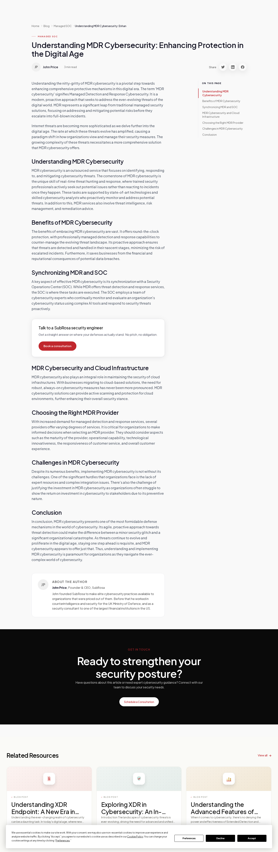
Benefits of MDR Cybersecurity (221, 101)
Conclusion (209, 134)
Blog (46, 26)
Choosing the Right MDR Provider (222, 122)
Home (35, 26)
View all (262, 755)
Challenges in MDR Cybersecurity (222, 128)
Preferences (189, 838)
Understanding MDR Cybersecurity (215, 93)
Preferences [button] (63, 840)
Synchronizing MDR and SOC (220, 107)
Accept (252, 838)
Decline (220, 838)
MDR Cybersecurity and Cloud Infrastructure (220, 114)
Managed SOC (48, 36)
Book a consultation (57, 346)
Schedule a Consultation (139, 701)
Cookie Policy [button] (135, 836)
